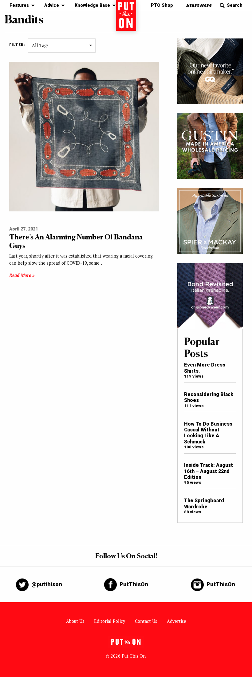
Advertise (176, 621)
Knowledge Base (92, 5)
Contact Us (146, 621)
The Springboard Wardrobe (204, 503)
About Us (75, 621)
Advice (51, 5)
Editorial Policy (109, 621)
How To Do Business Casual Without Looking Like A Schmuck (208, 433)
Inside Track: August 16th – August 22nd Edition (208, 471)
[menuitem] (20, 5)
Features (19, 5)
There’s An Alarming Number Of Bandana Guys (76, 241)
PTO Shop (162, 5)
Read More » (21, 275)
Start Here (199, 5)
